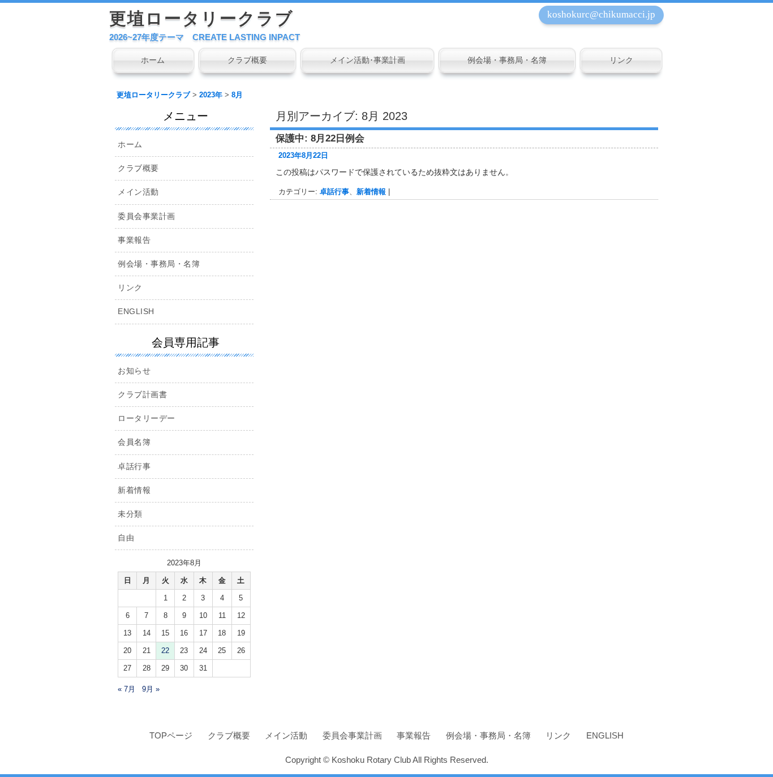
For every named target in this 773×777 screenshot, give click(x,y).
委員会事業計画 (146, 216)
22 (165, 650)
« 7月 (126, 689)
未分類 (130, 513)
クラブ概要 (247, 60)
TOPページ (170, 735)
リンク (621, 60)
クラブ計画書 (142, 394)
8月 (237, 95)
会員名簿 (134, 442)
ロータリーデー (146, 418)
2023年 (210, 95)
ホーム (153, 60)
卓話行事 (334, 191)
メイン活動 (138, 191)
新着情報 (371, 191)
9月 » (151, 689)
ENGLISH (136, 311)
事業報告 (134, 239)
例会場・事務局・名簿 (507, 60)
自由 (126, 537)
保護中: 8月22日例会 (320, 138)
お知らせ (134, 370)
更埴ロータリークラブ (201, 18)
